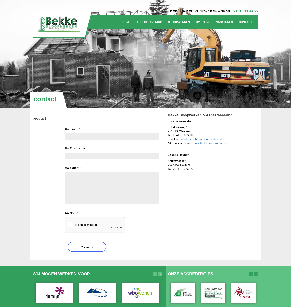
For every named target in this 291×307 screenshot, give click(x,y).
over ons (203, 22)
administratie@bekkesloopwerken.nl (199, 139)
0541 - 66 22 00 (245, 11)
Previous (155, 274)
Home (126, 22)
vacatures (224, 22)
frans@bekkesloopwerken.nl (209, 143)
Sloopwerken (179, 22)
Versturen (87, 247)
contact (245, 22)
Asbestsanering (149, 22)
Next (160, 274)
